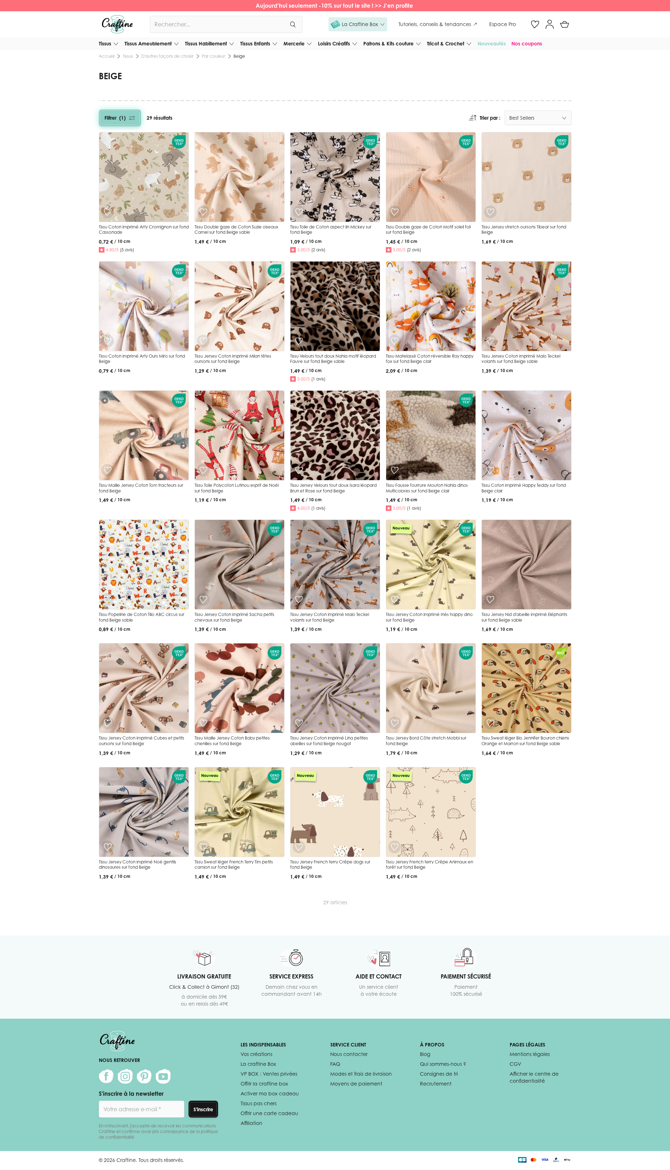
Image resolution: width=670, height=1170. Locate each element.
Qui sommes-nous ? (443, 1064)
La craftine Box (258, 1064)
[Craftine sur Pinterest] (144, 1076)
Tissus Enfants (255, 43)
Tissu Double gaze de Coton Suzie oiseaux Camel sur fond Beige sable (236, 229)
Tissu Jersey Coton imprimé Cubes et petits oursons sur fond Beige (141, 740)
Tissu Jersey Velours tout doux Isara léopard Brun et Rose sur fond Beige (333, 488)
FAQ (335, 1064)
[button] (357, 24)
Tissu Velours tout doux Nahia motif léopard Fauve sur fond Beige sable (333, 358)
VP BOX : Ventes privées (269, 1074)
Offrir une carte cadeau (269, 1113)
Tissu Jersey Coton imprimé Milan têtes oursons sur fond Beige (232, 358)
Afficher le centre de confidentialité (534, 1077)
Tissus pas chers (258, 1103)
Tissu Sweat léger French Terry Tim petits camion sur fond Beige (233, 864)
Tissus (105, 43)
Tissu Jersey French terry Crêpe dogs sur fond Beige (330, 864)
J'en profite (398, 5)
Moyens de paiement (356, 1084)
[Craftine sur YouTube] (163, 1076)
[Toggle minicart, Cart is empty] (564, 24)
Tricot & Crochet (445, 43)
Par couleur (213, 56)
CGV (515, 1064)
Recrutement (436, 1084)
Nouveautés (492, 43)
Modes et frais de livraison (361, 1074)
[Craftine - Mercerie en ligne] (117, 24)
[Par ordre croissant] (472, 118)
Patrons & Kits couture (388, 43)
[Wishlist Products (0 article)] (535, 24)
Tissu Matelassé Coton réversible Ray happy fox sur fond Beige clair (429, 358)
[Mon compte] (550, 24)
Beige (239, 56)
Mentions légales (530, 1054)
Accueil (106, 56)
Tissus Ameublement (148, 43)
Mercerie (294, 43)
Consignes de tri (439, 1074)
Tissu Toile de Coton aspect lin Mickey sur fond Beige (330, 229)
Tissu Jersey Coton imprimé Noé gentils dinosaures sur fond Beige (137, 864)
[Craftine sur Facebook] (106, 1076)
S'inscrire (203, 1109)
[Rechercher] (292, 24)
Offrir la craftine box (264, 1084)
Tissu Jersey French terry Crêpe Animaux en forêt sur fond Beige (429, 864)
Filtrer (115, 118)
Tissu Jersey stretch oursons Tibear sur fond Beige (523, 229)
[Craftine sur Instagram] (125, 1076)
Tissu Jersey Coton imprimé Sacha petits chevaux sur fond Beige (234, 617)
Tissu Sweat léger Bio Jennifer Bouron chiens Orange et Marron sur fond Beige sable (525, 740)
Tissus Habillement (206, 43)
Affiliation (251, 1123)
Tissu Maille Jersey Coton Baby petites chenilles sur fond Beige (232, 740)
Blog (425, 1054)
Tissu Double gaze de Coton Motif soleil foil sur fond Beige (428, 229)
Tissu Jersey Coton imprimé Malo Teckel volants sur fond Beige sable (520, 358)
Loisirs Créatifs (334, 43)
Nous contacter (349, 1054)
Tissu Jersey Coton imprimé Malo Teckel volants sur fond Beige (329, 617)
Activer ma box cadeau (270, 1093)
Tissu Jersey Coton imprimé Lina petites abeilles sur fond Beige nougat (329, 740)
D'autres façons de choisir (167, 56)
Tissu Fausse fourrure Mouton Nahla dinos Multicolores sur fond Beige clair (427, 488)
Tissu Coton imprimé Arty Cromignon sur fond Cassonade (144, 229)
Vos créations (256, 1054)
